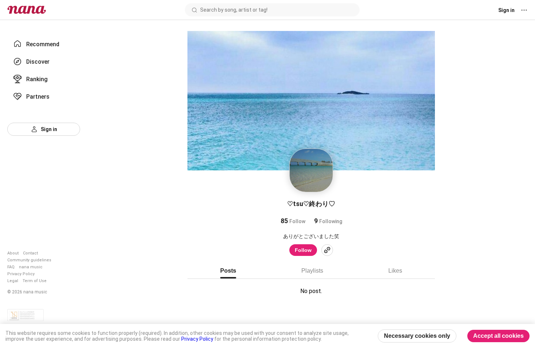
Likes (395, 271)
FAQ (11, 267)
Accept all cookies (498, 336)
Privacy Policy (21, 274)
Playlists (312, 271)
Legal (12, 280)
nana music (31, 267)
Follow (303, 250)
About (13, 253)
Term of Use (35, 280)
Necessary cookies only (417, 336)
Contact (30, 253)
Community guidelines (29, 260)
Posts (228, 271)
